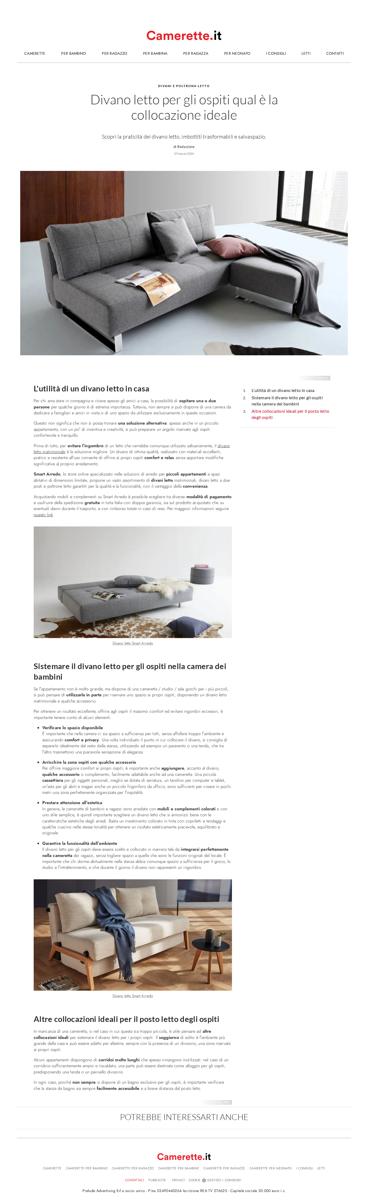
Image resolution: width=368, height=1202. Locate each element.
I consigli (304, 1168)
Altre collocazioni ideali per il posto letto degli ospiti (290, 414)
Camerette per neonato (270, 1168)
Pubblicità (157, 1180)
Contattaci (134, 1180)
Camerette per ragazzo (133, 1168)
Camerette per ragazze (224, 1168)
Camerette (52, 1168)
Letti (321, 1168)
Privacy (178, 1180)
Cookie (195, 1180)
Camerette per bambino (86, 1168)
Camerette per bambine (178, 1168)
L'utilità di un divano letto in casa (283, 390)
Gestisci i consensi (224, 1180)
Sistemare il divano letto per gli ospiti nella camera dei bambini (287, 400)
